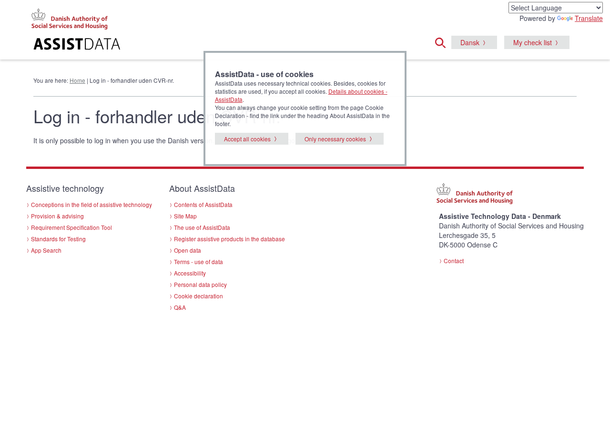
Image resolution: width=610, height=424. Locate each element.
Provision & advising (57, 216)
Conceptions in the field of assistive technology (91, 204)
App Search (46, 250)
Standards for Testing (58, 239)
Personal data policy (200, 284)
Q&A (180, 307)
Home (77, 80)
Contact (454, 260)
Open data (187, 250)
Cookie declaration (198, 296)
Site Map (185, 216)
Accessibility (190, 273)
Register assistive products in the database (229, 239)
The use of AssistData (202, 227)
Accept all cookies (247, 139)
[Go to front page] (189, 45)
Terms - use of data (198, 261)
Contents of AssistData (203, 204)
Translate (589, 18)
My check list (532, 42)
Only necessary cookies (335, 139)
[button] (443, 41)
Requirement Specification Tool (71, 227)
